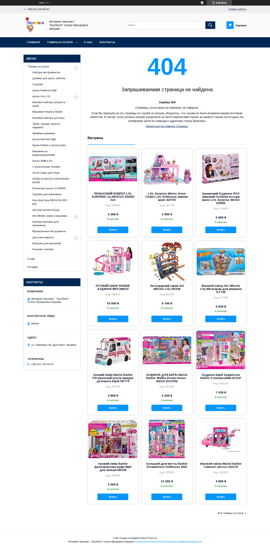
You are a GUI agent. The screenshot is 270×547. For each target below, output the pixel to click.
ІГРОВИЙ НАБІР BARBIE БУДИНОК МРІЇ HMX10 (113, 287)
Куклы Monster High (44, 139)
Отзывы (32, 267)
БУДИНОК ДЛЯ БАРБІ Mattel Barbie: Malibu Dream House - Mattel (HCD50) (167, 378)
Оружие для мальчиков (46, 194)
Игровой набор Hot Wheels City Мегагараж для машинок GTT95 (221, 289)
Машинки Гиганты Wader (47, 111)
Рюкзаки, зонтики (42, 249)
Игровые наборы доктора (48, 117)
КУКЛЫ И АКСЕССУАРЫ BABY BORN (51, 180)
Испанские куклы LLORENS (49, 188)
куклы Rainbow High (44, 90)
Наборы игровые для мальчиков (45, 223)
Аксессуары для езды (46, 172)
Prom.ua (152, 538)
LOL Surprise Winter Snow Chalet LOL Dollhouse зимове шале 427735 (166, 196)
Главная (33, 42)
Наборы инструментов (46, 72)
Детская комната (43, 237)
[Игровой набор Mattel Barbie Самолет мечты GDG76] (221, 439)
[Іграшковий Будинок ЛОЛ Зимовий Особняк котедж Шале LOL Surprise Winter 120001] (221, 168)
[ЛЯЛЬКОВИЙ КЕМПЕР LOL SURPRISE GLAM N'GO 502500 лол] (113, 168)
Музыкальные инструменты (49, 231)
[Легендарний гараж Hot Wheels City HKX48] (167, 261)
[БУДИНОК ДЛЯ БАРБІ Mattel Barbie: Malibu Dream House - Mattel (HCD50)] (167, 350)
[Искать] (210, 25)
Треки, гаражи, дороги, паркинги (46, 125)
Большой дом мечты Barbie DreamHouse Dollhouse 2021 (166, 465)
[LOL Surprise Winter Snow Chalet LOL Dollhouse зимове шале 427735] (167, 168)
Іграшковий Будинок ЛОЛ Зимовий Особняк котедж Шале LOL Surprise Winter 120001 (221, 198)
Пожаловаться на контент (149, 541)
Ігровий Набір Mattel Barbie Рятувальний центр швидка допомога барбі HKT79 (113, 378)
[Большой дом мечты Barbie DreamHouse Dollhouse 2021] (167, 439)
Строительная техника (46, 166)
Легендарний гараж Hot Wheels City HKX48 (167, 287)
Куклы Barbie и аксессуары (49, 145)
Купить (113, 229)
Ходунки (37, 84)
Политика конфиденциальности (184, 541)
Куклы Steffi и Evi (42, 160)
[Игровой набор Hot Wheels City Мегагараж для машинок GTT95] (221, 261)
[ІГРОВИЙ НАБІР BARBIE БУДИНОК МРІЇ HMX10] (113, 261)
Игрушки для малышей (46, 243)
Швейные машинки (43, 133)
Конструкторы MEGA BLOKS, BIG (50, 202)
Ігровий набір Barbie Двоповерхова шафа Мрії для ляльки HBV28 (112, 467)
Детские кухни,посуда (45, 209)
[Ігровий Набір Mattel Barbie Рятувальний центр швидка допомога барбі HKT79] (113, 350)
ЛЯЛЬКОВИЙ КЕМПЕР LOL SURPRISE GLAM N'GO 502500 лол (113, 196)
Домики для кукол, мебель (48, 78)
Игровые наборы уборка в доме (48, 104)
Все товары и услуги (230, 513)
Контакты (107, 42)
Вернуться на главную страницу (167, 126)
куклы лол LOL (41, 96)
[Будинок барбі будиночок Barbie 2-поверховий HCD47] (221, 350)
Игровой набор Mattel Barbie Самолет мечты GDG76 (221, 465)
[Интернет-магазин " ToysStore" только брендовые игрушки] (34, 32)
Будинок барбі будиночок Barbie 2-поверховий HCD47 (220, 376)
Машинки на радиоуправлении (43, 153)
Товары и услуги (60, 42)
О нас (88, 42)
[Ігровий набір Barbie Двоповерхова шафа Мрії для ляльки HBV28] (113, 439)
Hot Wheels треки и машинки (49, 215)
